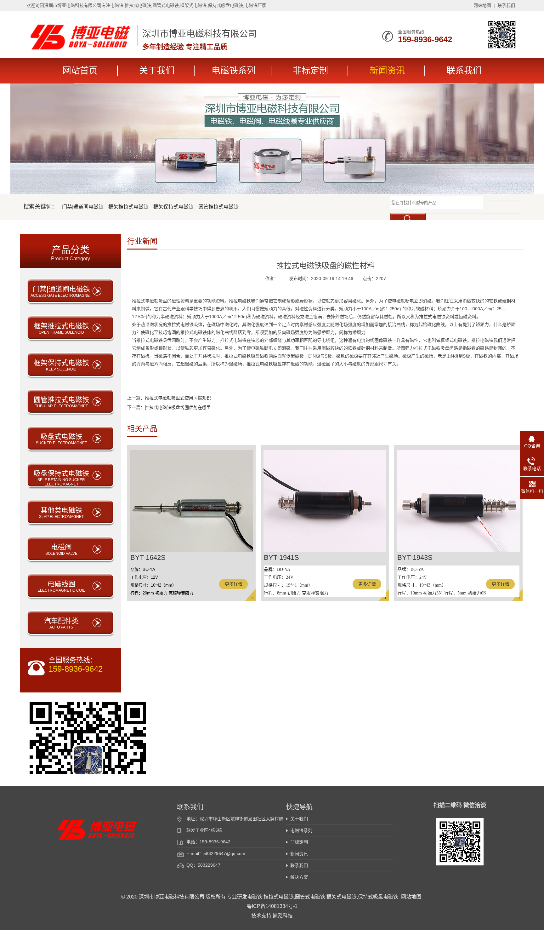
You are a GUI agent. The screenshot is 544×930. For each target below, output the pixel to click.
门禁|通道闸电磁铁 (83, 207)
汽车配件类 (61, 623)
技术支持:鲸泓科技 (272, 915)
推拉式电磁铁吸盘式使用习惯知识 (178, 397)
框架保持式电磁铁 (173, 207)
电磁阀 (61, 549)
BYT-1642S (148, 557)
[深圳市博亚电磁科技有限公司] (80, 48)
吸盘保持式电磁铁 (61, 477)
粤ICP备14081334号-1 (272, 906)
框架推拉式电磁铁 (128, 207)
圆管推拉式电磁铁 (218, 207)
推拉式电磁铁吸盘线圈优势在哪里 (178, 407)
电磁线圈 (61, 586)
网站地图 (482, 5)
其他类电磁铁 (61, 512)
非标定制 (310, 71)
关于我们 (156, 71)
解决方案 (299, 877)
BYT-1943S (415, 557)
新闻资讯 (387, 71)
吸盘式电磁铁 (61, 439)
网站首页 (80, 71)
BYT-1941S (281, 557)
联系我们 (506, 5)
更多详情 (233, 584)
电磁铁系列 (234, 71)
